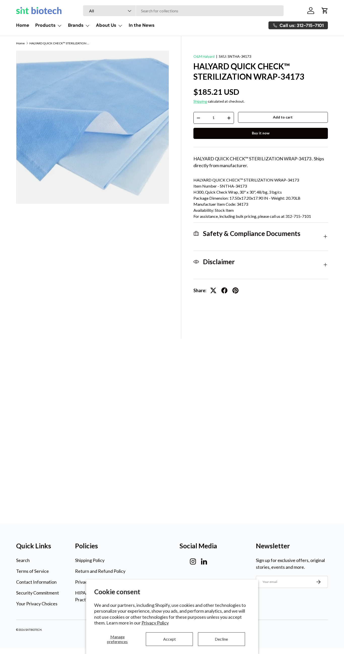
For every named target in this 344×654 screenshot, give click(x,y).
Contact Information (36, 582)
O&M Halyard (204, 56)
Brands (76, 25)
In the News (142, 25)
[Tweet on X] (213, 290)
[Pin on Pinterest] (235, 290)
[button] (324, 10)
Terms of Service (32, 571)
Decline (221, 639)
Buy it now (260, 133)
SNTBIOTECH (33, 629)
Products (45, 25)
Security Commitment (37, 593)
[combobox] (183, 10)
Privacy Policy (155, 623)
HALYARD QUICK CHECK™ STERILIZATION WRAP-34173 (59, 43)
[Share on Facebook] (224, 290)
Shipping (200, 101)
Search (23, 560)
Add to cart (283, 117)
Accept (169, 639)
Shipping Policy (90, 560)
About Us (106, 25)
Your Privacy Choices (36, 603)
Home (22, 25)
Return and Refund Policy (100, 571)
